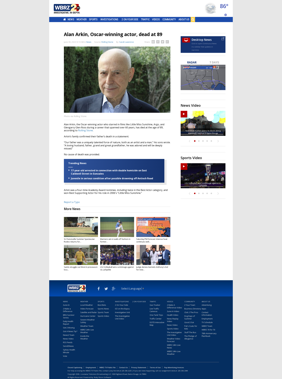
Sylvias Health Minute (69, 351)
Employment (207, 318)
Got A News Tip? (70, 331)
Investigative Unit (122, 312)
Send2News (68, 346)
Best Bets (102, 305)
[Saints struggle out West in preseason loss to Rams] (81, 255)
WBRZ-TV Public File (107, 367)
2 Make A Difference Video (174, 306)
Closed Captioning (75, 367)
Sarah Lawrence (126, 42)
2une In (66, 305)
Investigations (109, 19)
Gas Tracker (155, 305)
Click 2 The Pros (191, 312)
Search (193, 19)
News (71, 19)
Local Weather (86, 305)
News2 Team (68, 335)
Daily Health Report (68, 322)
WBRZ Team (207, 326)
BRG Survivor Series (68, 316)
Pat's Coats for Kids (190, 327)
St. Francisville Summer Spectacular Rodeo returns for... (79, 240)
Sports (93, 19)
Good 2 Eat (189, 322)
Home (64, 19)
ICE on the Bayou (122, 308)
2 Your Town (189, 305)
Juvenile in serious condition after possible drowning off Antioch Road (112, 178)
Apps (204, 308)
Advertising (207, 305)
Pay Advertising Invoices (174, 367)
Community (169, 19)
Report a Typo (72, 202)
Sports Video (103, 316)
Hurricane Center (87, 316)
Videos (156, 19)
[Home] (70, 8)
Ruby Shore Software (102, 377)
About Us (184, 19)
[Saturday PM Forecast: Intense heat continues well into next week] (153, 227)
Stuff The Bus (190, 332)
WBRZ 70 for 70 (208, 329)
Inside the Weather (84, 337)
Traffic (145, 19)
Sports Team (103, 312)
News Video (68, 338)
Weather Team (86, 326)
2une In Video (173, 311)
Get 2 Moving (68, 327)
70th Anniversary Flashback (209, 334)
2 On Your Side (130, 19)
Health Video (172, 315)
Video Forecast (86, 308)
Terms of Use (155, 367)
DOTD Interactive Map (157, 323)
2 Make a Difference (67, 310)
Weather (82, 19)
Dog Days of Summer (189, 317)
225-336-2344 (183, 371)
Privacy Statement (138, 367)
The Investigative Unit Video (122, 317)
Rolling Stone (85, 130)
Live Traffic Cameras (154, 310)
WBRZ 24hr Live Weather (87, 331)
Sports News (103, 308)
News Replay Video (172, 320)
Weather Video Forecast (173, 340)
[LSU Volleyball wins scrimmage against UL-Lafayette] (117, 255)
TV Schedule (207, 322)
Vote (65, 356)
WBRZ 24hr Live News (174, 346)
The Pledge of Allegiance (190, 337)
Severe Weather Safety (87, 321)
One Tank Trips (156, 315)
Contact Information (207, 313)
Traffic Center (156, 318)
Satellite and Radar (88, 312)
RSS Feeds (67, 342)
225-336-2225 (126, 371)
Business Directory (192, 308)
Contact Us (123, 367)
